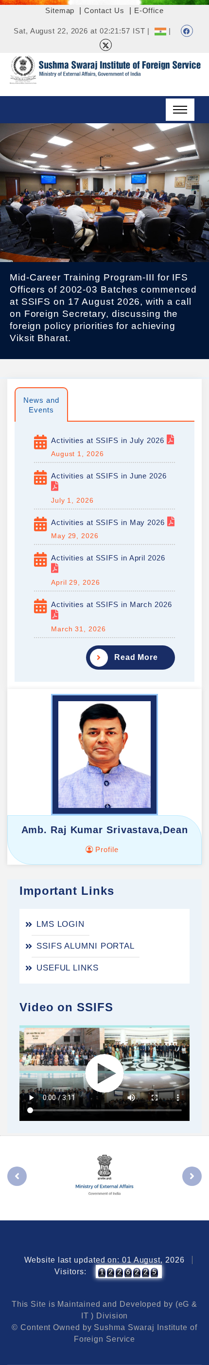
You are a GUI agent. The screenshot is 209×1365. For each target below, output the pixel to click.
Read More (136, 657)
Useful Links (67, 967)
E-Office (149, 10)
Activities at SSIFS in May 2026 (109, 522)
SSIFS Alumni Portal (85, 946)
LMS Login (60, 924)
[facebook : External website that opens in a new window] (187, 31)
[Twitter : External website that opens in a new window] (106, 45)
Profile (105, 849)
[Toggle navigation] (180, 110)
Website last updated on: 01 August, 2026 (104, 1260)
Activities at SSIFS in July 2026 (109, 440)
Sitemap (59, 10)
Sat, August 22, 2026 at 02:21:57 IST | (82, 31)
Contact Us (104, 10)
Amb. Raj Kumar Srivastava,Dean (104, 829)
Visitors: (70, 1271)
